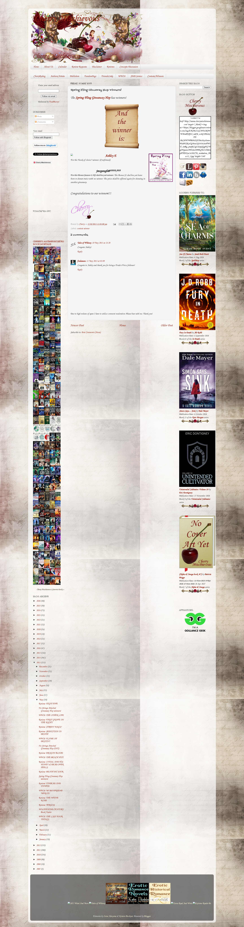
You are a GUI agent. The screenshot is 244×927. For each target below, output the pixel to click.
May (41, 700)
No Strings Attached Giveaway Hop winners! (50, 709)
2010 (38, 855)
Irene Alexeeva (110, 916)
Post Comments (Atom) (91, 332)
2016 (38, 648)
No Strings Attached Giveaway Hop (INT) (49, 747)
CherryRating (39, 76)
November (43, 671)
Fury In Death (185, 332)
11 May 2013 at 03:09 (95, 261)
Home (36, 67)
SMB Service (136, 76)
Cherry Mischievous (66, 19)
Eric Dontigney (185, 493)
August (42, 685)
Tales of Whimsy (84, 243)
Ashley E (110, 156)
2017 (38, 643)
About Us (48, 67)
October (42, 676)
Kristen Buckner (126, 916)
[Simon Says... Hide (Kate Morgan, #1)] (42, 405)
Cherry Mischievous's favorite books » (50, 589)
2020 (38, 629)
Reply (79, 251)
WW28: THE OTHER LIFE (51, 715)
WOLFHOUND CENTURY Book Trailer (51, 810)
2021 (38, 624)
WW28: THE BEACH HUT (51, 757)
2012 (38, 845)
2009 (38, 859)
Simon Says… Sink (187, 411)
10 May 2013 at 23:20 (101, 243)
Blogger (147, 916)
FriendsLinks (107, 76)
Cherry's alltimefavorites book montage (48, 242)
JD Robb (198, 332)
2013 (38, 662)
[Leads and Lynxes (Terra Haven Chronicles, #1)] (58, 490)
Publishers (74, 76)
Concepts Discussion (128, 67)
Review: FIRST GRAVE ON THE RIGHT (51, 721)
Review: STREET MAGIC (50, 727)
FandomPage (90, 76)
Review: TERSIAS (47, 805)
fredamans (81, 261)
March (42, 830)
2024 (38, 610)
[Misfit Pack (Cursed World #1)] (42, 540)
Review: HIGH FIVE (48, 704)
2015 (38, 653)
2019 (38, 634)
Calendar (62, 67)
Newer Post (77, 325)
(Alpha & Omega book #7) (190, 574)
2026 (38, 601)
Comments (41, 122)
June (41, 695)
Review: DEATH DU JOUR (51, 772)
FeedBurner (54, 102)
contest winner (83, 228)
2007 (38, 869)
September (43, 681)
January (42, 839)
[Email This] (120, 224)
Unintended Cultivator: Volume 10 (193, 489)
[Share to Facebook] (128, 224)
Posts (39, 116)
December (43, 666)
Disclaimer (97, 67)
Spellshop (195, 260)
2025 (38, 606)
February (43, 835)
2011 (38, 850)
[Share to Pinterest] (130, 224)
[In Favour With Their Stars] (42, 380)
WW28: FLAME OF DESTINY (48, 740)
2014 (38, 658)
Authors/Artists (58, 76)
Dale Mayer (203, 411)
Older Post (167, 325)
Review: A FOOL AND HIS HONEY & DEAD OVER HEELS (51, 765)
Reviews (110, 67)
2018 (38, 639)
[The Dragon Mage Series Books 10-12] (53, 279)
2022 (38, 620)
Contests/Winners (155, 76)
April (41, 825)
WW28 (121, 76)
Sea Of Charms (185, 254)
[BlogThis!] (122, 224)
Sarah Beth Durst (201, 254)
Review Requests (79, 67)
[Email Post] (114, 224)
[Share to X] (125, 224)
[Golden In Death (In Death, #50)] (36, 549)
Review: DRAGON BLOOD (51, 753)
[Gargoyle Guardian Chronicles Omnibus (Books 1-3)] (53, 567)
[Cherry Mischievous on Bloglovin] (45, 147)
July (41, 690)
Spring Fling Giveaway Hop (93, 98)
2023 (38, 615)
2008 (38, 864)
